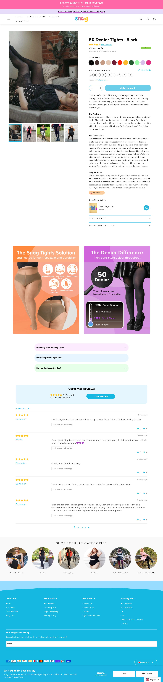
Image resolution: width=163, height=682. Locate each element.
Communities (88, 607)
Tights (19, 17)
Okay (123, 673)
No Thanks (147, 673)
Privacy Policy (18, 677)
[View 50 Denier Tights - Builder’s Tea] (108, 62)
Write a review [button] (100, 396)
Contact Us (87, 603)
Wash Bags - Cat (106, 206)
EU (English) (126, 603)
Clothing (54, 17)
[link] (148, 19)
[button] (8, 19)
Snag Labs (10, 615)
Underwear (22, 21)
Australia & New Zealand (132, 619)
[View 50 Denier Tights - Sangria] (120, 62)
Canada (124, 623)
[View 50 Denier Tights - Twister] (137, 62)
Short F (117, 75)
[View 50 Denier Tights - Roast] (114, 62)
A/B (91, 75)
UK (122, 611)
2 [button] (78, 527)
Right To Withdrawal (91, 615)
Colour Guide (12, 611)
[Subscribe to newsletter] (155, 644)
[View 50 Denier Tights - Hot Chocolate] (97, 62)
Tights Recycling (51, 611)
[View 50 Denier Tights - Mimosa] (125, 62)
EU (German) (126, 607)
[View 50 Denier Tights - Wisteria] (142, 62)
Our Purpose (50, 607)
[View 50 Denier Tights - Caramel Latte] (102, 62)
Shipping (99, 51)
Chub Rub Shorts (36, 17)
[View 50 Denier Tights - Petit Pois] (131, 62)
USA (123, 615)
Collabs (85, 611)
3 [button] (82, 527)
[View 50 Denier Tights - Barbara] (148, 62)
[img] (22, 415)
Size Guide (10, 607)
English (153, 680)
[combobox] (152, 679)
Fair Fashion (49, 603)
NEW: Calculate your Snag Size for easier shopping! (81, 11)
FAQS (8, 603)
